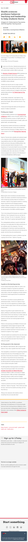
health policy (10, 429)
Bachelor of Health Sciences (10, 73)
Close (25, 534)
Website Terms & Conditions (18, 539)
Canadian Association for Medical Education (11, 370)
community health (13, 427)
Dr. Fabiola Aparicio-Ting (19, 92)
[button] (5, 36)
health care (3, 429)
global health (21, 427)
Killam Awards (4, 427)
